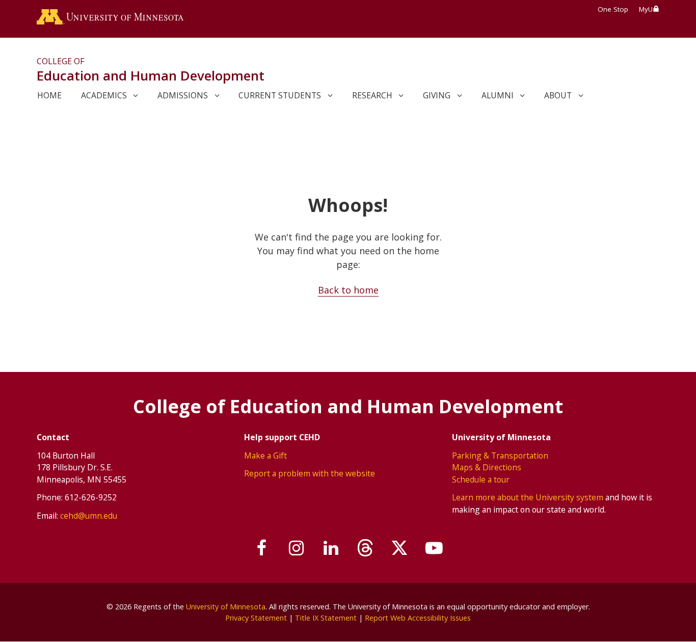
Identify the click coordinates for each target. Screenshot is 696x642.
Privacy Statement (256, 618)
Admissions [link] (182, 95)
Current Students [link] (279, 95)
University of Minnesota (225, 606)
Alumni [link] (497, 95)
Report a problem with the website (309, 473)
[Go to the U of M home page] (110, 19)
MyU (646, 9)
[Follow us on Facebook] (262, 548)
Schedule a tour (481, 479)
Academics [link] (104, 95)
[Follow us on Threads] (365, 548)
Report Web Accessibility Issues (418, 618)
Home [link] (49, 95)
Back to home (348, 290)
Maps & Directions (486, 467)
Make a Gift (265, 455)
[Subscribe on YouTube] (434, 548)
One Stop (613, 9)
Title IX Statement (326, 618)
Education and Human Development (150, 75)
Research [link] (372, 95)
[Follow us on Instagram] (296, 548)
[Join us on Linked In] (331, 548)
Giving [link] (436, 95)
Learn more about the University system (527, 497)
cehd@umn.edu (88, 515)
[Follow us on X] (400, 548)
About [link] (558, 95)
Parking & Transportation (500, 455)
